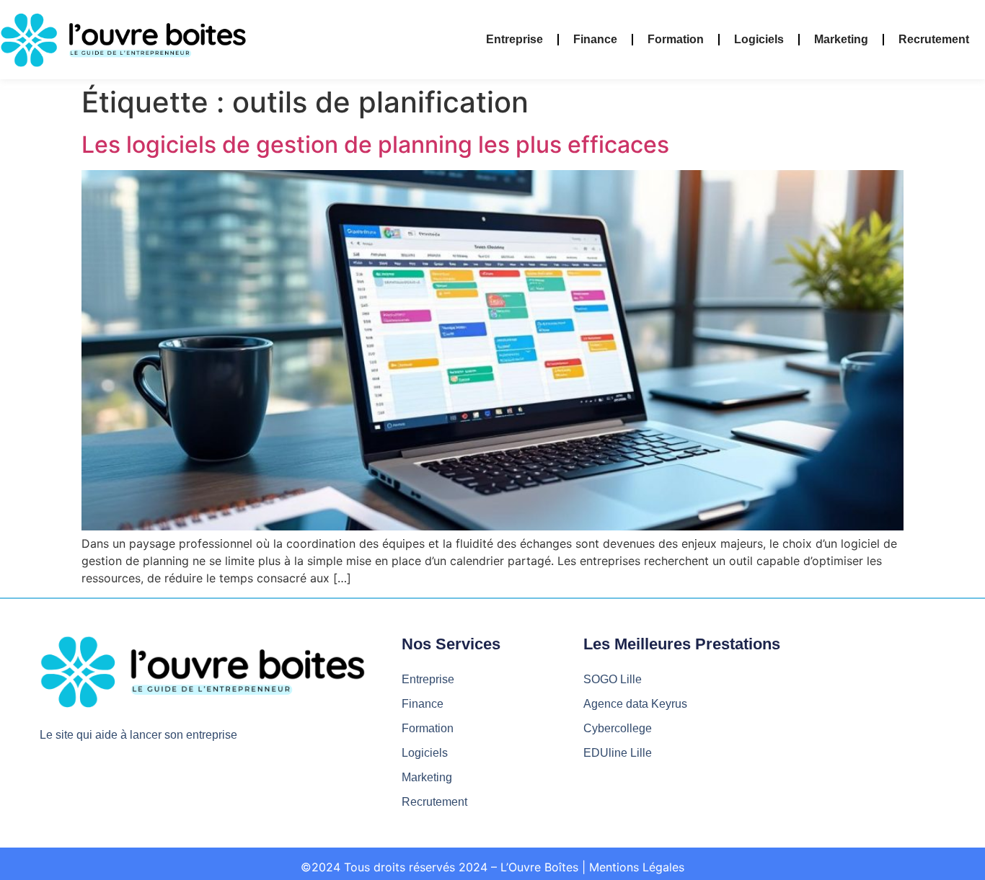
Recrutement (933, 39)
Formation (676, 39)
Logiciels (759, 39)
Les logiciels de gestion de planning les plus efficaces (375, 144)
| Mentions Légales (633, 867)
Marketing (841, 39)
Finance (595, 39)
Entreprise (514, 39)
